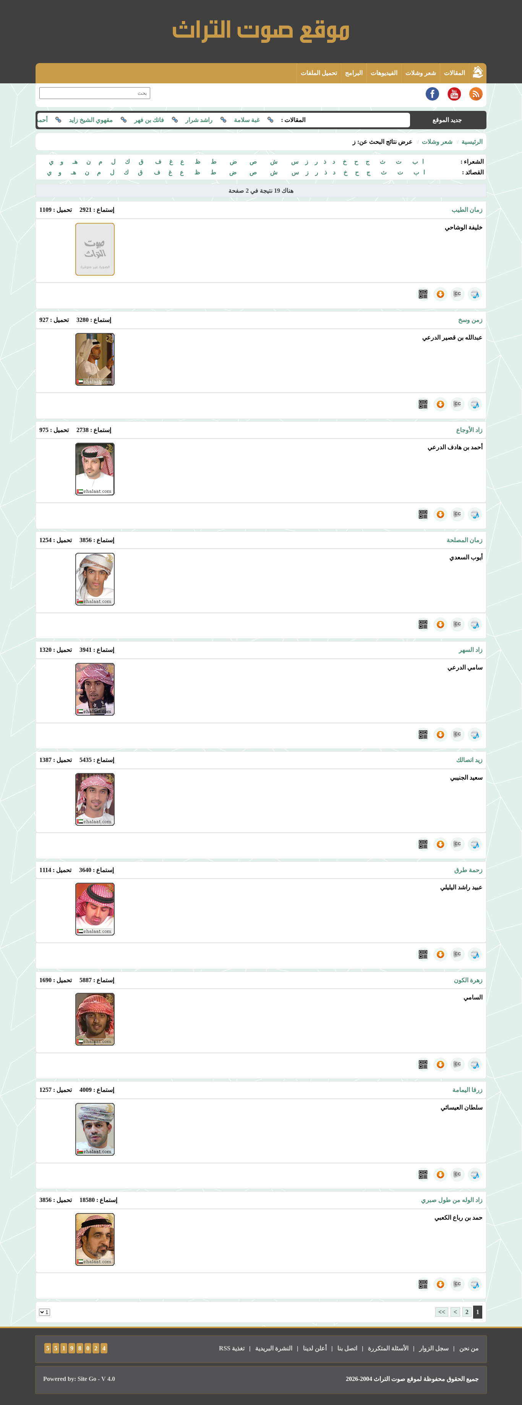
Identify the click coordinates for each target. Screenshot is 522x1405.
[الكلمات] (458, 294)
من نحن (469, 1348)
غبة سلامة (270, 120)
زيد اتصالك (469, 760)
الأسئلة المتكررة (388, 1348)
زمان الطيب (467, 209)
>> (441, 1312)
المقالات (454, 73)
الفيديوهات (384, 73)
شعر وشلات (420, 73)
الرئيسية (472, 141)
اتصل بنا (347, 1348)
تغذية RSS (232, 1348)
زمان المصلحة (465, 540)
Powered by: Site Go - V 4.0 (79, 1379)
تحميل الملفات (319, 73)
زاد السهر (471, 649)
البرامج (354, 73)
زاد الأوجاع (469, 430)
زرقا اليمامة (467, 1090)
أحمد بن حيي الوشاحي (43, 120)
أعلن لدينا (315, 1348)
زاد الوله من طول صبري (452, 1200)
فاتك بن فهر (173, 120)
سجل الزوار (434, 1348)
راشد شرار (223, 120)
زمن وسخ (470, 320)
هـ (75, 161)
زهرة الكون (468, 980)
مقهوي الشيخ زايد (115, 120)
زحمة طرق (468, 870)
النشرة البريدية (273, 1348)
